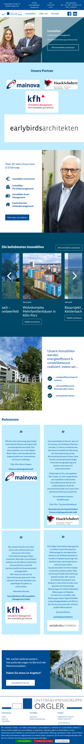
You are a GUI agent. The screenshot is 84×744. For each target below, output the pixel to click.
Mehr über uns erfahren (17, 217)
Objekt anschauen (32, 322)
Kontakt (55, 13)
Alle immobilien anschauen (69, 247)
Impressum (33, 717)
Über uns (43, 13)
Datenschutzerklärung (37, 719)
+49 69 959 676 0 (64, 723)
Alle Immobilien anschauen (63, 47)
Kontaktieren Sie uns (20, 683)
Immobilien (30, 13)
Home (4, 717)
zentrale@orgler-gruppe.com (67, 725)
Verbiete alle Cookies (44, 741)
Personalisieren (62, 741)
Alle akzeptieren (24, 741)
